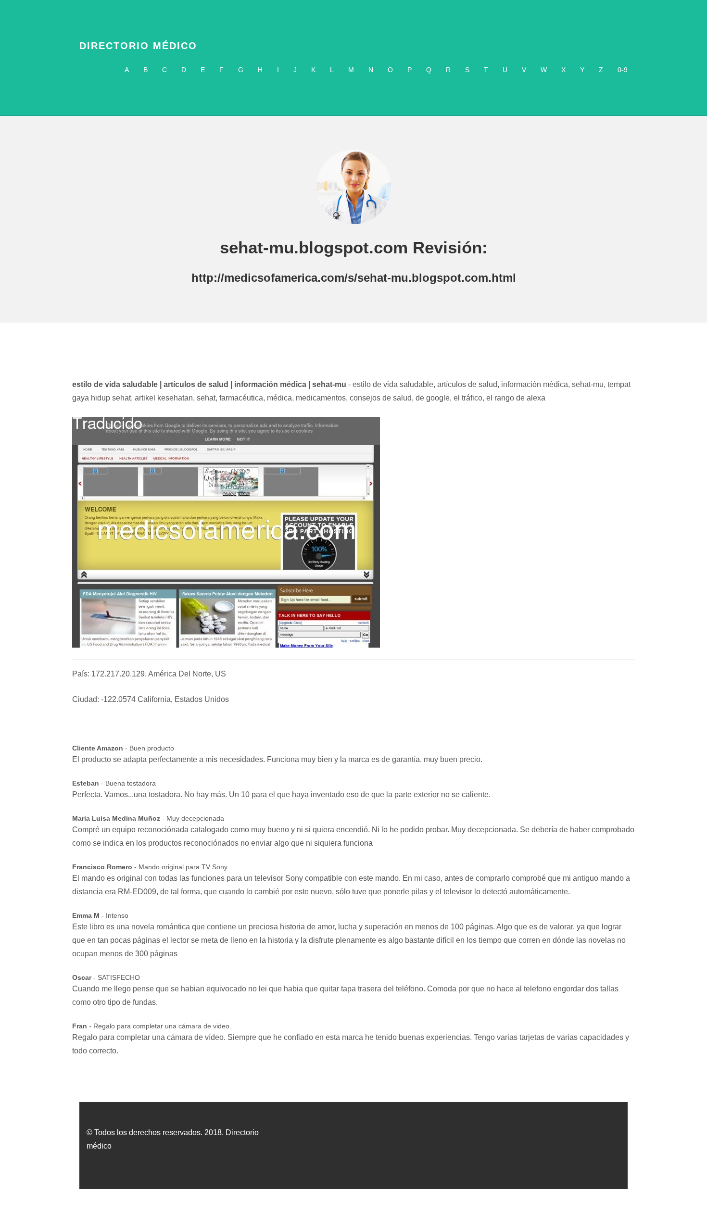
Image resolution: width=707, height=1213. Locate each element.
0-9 (623, 70)
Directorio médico (138, 45)
